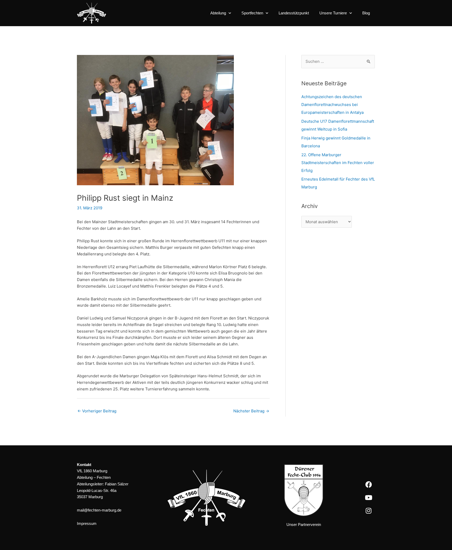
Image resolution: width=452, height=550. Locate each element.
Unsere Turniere (333, 13)
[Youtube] (368, 497)
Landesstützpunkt (294, 13)
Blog (366, 13)
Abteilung (218, 13)
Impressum (87, 523)
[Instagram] (368, 510)
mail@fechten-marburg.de (99, 510)
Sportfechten (252, 13)
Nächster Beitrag (251, 410)
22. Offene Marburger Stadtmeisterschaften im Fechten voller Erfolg (337, 162)
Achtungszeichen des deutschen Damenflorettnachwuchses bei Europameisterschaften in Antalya (332, 104)
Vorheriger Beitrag (96, 410)
